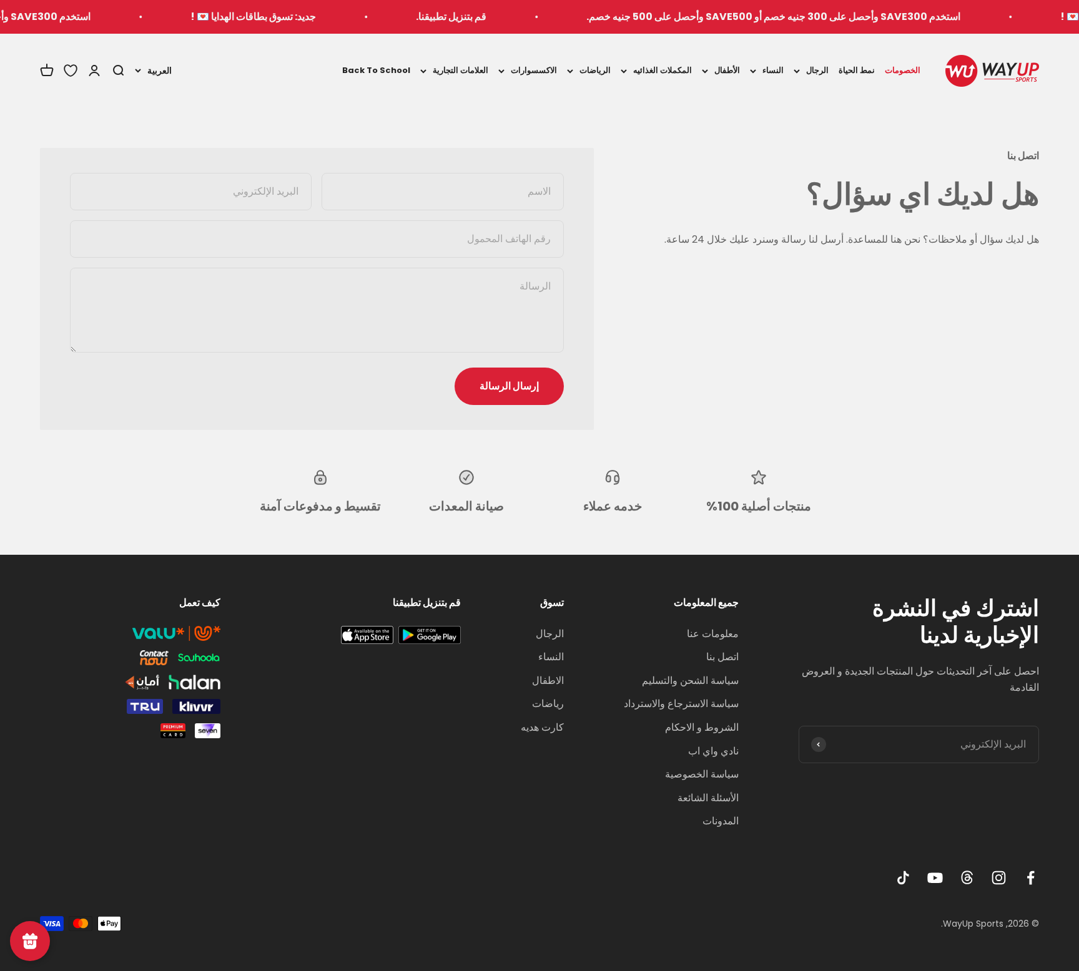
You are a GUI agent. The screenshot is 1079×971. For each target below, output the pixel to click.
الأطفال (727, 70)
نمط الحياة (857, 70)
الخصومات (902, 70)
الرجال (817, 70)
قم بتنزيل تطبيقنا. (473, 16)
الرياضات (595, 70)
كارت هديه (542, 727)
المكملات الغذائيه (662, 70)
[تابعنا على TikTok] (903, 877)
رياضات (548, 703)
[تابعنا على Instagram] (998, 877)
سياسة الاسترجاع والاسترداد (681, 703)
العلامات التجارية (460, 70)
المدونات (720, 821)
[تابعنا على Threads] (966, 877)
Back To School (376, 70)
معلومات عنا (713, 634)
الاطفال (548, 680)
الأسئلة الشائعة (708, 798)
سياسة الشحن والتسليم (690, 680)
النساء (773, 70)
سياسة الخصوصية (702, 774)
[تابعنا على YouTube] (935, 877)
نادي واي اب (713, 751)
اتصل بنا (722, 657)
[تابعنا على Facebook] (1030, 877)
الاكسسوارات (534, 70)
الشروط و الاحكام (702, 727)
